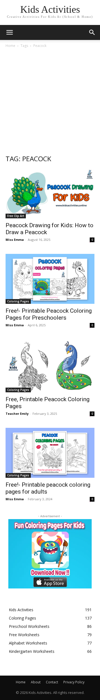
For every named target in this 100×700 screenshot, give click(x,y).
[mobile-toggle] (9, 32)
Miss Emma (15, 239)
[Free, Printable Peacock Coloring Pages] (50, 365)
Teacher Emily (17, 413)
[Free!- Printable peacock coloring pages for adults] (50, 453)
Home (10, 45)
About (36, 682)
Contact (52, 682)
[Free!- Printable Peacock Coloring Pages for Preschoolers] (50, 279)
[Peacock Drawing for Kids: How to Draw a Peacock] (50, 193)
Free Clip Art (15, 216)
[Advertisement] (50, 101)
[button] (92, 32)
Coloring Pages (18, 301)
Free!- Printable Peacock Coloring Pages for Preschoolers (49, 314)
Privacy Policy (73, 682)
